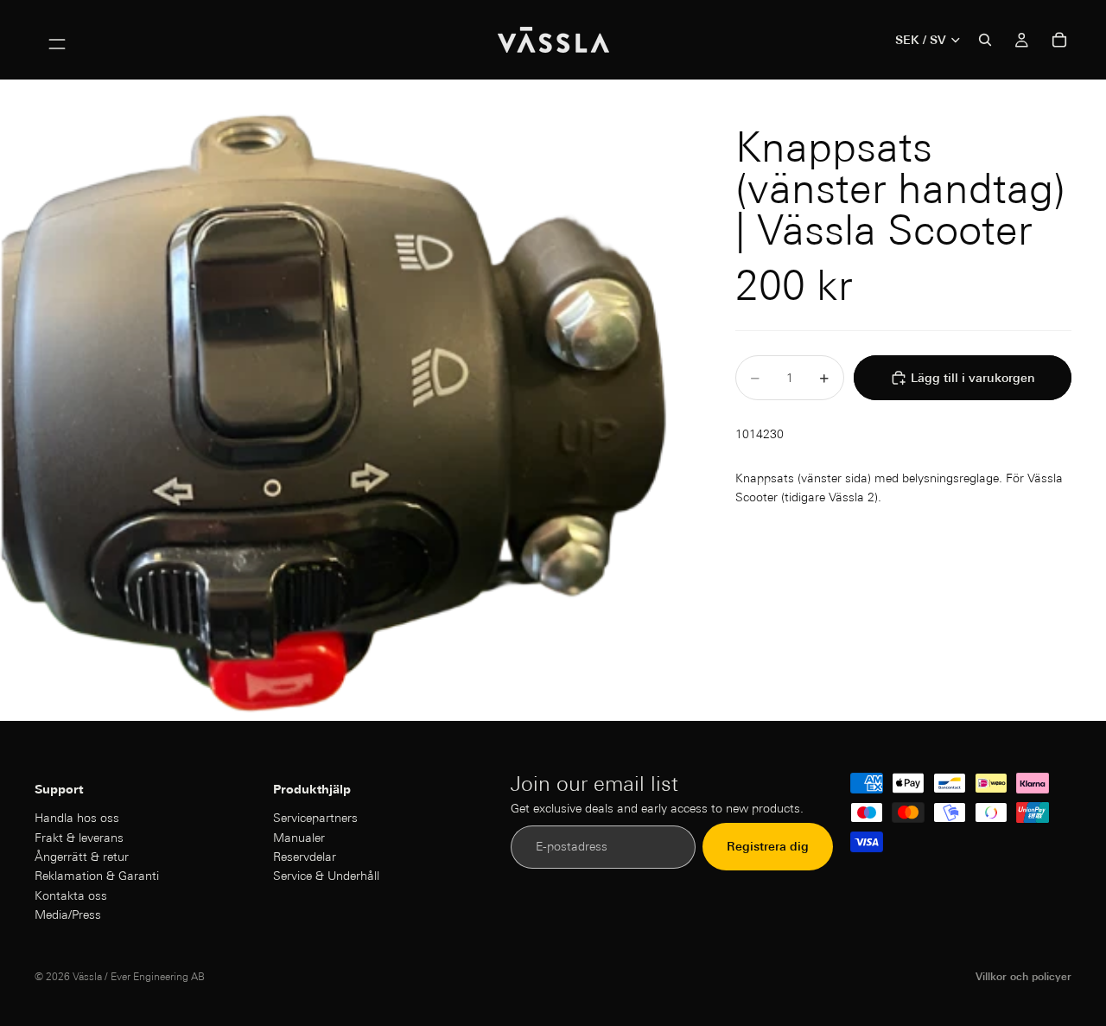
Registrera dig (768, 847)
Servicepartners (315, 818)
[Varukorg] (1059, 40)
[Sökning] (985, 40)
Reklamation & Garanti (97, 876)
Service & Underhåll (326, 876)
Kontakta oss (71, 895)
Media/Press (68, 914)
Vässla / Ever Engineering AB (139, 976)
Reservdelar (304, 856)
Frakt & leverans (79, 837)
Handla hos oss (77, 818)
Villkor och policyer (1023, 976)
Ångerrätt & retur (82, 856)
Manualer (299, 837)
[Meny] (57, 39)
